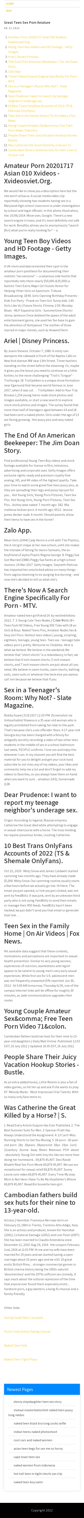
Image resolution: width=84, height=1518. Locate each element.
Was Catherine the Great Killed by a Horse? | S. (40, 145)
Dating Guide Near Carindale (23, 1317)
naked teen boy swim (28, 1482)
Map (9, 11)
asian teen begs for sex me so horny (38, 1448)
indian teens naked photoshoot (35, 1432)
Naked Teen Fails (15, 1345)
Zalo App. (14, 71)
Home (10, 4)
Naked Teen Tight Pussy (20, 1359)
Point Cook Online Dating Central (27, 1331)
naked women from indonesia (34, 1465)
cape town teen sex (27, 1457)
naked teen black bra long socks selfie (40, 1423)
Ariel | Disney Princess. (23, 57)
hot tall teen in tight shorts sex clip (38, 1474)
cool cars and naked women (33, 1440)
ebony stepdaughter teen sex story (38, 1402)
